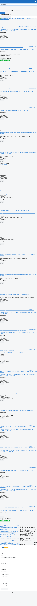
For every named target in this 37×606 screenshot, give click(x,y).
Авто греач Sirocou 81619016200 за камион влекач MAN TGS (11, 352)
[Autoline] (1, 6)
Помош (2, 553)
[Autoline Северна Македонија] (6, 1)
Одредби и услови (4, 571)
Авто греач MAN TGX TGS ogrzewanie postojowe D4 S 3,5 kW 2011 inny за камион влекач (16, 410)
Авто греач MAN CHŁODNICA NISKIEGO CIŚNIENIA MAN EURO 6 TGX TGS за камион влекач (17, 393)
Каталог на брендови (4, 577)
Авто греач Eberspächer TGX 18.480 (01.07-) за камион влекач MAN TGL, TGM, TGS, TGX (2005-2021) (9, 534)
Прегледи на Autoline (4, 576)
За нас (2, 551)
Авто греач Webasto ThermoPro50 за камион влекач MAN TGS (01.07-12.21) (14, 110)
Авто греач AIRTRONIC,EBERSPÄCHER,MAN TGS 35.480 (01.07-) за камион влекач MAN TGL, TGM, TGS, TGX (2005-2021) (10, 544)
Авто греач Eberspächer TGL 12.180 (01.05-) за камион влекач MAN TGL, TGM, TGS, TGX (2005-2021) (9, 532)
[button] (35, 1)
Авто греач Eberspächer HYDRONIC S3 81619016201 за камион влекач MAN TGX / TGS (16, 470)
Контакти (2, 555)
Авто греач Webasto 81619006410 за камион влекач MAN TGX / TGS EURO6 (14, 294)
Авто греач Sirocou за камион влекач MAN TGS (8, 540)
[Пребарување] (36, 4)
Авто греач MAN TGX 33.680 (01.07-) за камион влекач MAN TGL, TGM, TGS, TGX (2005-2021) (10, 538)
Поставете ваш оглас (5, 60)
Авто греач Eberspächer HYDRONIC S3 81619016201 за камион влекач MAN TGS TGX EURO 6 (17, 49)
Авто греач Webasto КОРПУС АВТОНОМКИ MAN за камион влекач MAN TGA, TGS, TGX (16, 510)
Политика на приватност (5, 572)
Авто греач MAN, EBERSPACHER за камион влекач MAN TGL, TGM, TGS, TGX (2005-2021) (9, 536)
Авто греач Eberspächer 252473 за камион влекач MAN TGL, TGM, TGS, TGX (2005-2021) (16, 91)
